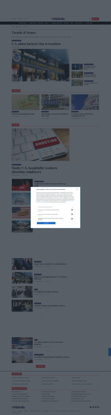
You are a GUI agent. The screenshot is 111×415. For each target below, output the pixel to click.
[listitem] (55, 207)
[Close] (78, 189)
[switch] (71, 210)
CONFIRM (46, 223)
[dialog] (55, 207)
